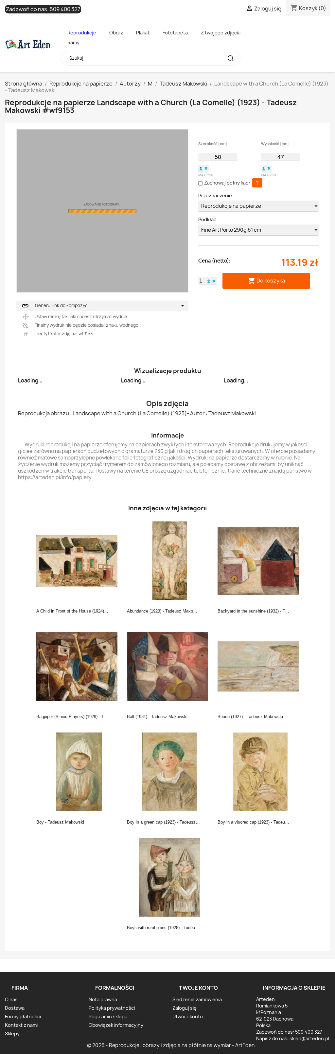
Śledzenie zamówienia (197, 999)
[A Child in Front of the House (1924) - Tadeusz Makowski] (78, 560)
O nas (11, 999)
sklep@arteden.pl (309, 1038)
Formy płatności (23, 1016)
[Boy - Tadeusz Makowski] (78, 771)
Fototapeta (175, 32)
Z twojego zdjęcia (220, 32)
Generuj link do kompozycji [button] (55, 306)
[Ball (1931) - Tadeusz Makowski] (169, 666)
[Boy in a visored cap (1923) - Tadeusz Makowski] (260, 771)
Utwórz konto (187, 1016)
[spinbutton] (217, 157)
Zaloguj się (184, 1008)
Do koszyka (266, 281)
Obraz (116, 32)
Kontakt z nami (21, 1025)
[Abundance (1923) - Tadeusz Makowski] (169, 560)
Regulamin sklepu (108, 1016)
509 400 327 (65, 9)
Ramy (73, 42)
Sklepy (12, 1033)
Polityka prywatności (112, 1008)
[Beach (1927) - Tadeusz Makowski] (260, 666)
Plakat (143, 32)
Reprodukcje (81, 32)
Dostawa (15, 1008)
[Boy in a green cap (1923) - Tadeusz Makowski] (169, 771)
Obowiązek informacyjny (116, 1025)
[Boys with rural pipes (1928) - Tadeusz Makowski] (169, 877)
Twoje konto (198, 987)
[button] (200, 168)
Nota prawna (103, 999)
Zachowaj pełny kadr (227, 183)
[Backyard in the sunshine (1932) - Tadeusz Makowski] (260, 560)
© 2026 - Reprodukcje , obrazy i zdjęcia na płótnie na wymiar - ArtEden (171, 1045)
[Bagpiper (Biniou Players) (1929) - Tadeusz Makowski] (78, 666)
